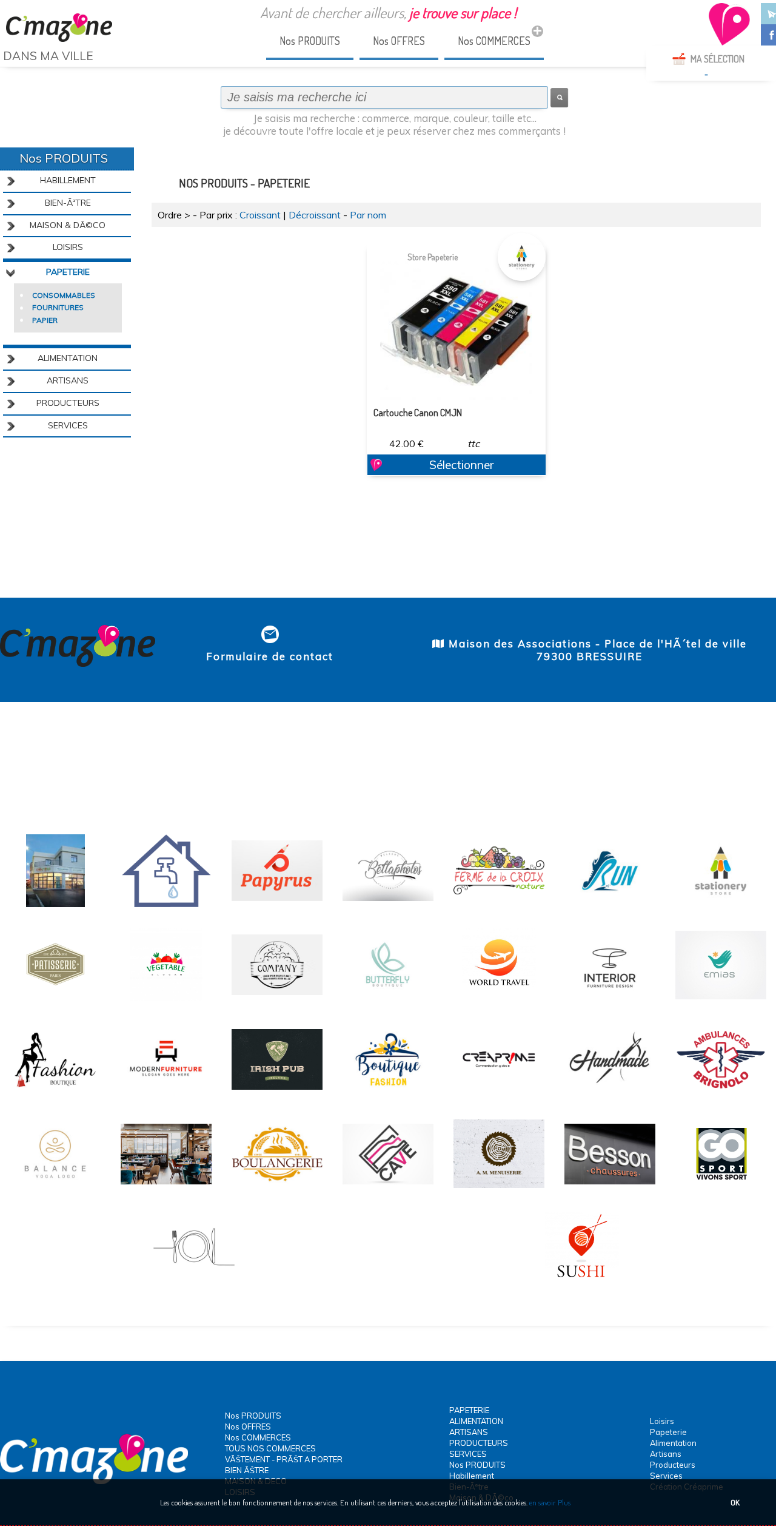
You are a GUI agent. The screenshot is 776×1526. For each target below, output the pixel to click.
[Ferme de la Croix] (498, 905)
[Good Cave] (388, 1188)
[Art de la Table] (194, 1283)
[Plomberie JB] (166, 905)
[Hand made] (609, 1094)
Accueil (18, 78)
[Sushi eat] (582, 1283)
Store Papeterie (432, 257)
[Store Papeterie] (720, 905)
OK (735, 1502)
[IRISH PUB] (277, 1094)
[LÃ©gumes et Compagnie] (166, 999)
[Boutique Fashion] (388, 1094)
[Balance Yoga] (55, 1188)
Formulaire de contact (269, 656)
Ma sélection (717, 59)
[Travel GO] (498, 999)
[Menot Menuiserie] (498, 1188)
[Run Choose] (609, 905)
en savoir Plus (548, 1502)
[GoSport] (720, 1188)
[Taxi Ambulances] (720, 1094)
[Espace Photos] (388, 905)
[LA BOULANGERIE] (277, 1188)
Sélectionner (461, 464)
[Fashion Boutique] (55, 1094)
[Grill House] (166, 1188)
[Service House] (720, 999)
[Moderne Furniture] (166, 1094)
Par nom (368, 215)
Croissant (260, 215)
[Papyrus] (277, 905)
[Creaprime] (55, 905)
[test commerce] (498, 1094)
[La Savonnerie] (277, 999)
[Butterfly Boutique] (388, 999)
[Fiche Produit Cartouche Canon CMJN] (456, 324)
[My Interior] (609, 999)
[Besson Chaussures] (609, 1188)
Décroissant (315, 215)
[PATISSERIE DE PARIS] (55, 999)
